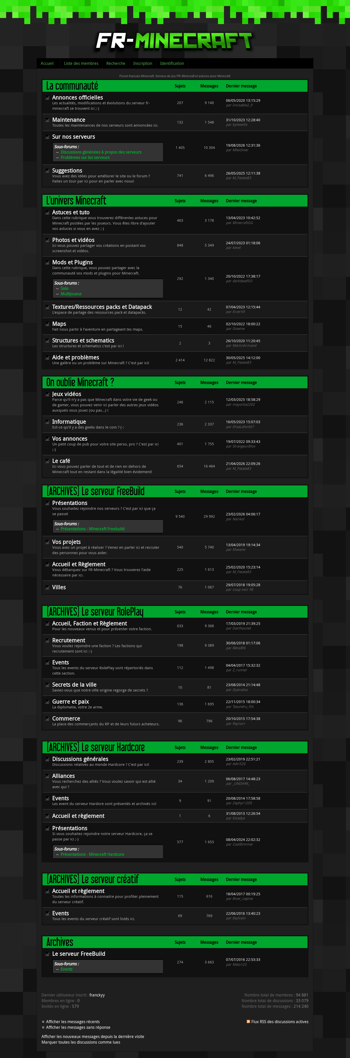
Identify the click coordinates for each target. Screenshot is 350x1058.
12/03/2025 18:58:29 (243, 399)
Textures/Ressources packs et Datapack (102, 306)
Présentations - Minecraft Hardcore (92, 854)
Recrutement (68, 640)
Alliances (63, 775)
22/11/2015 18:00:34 (243, 701)
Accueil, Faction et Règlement (89, 623)
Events (60, 662)
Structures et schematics (83, 340)
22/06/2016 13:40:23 (243, 913)
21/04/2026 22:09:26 (243, 463)
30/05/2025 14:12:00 (243, 357)
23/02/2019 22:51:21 (243, 759)
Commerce (66, 718)
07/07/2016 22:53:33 (243, 959)
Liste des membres (81, 63)
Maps (59, 323)
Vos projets (66, 541)
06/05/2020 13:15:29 (243, 100)
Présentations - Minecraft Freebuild (93, 529)
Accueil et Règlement (78, 564)
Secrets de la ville (74, 684)
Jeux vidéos (66, 394)
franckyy (97, 995)
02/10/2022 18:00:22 (243, 323)
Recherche (115, 63)
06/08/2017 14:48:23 (243, 778)
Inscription (142, 63)
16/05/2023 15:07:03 (243, 421)
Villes (59, 587)
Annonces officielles (77, 97)
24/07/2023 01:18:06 (243, 242)
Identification (172, 63)
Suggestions (67, 170)
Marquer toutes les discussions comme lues (81, 1042)
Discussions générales (80, 758)
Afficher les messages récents (73, 1021)
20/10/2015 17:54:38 (243, 718)
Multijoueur (71, 294)
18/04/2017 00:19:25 (243, 893)
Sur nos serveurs (73, 136)
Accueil (47, 63)
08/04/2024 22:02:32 (243, 839)
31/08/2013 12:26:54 (243, 813)
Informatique (69, 421)
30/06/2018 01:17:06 (243, 642)
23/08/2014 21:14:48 (243, 684)
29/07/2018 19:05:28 (243, 584)
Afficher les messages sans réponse (78, 1027)
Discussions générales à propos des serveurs (101, 152)
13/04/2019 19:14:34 (243, 544)
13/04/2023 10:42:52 (243, 217)
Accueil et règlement (78, 815)
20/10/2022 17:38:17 (243, 276)
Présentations (69, 502)
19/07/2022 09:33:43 (243, 441)
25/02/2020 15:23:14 (243, 567)
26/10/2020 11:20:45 (243, 340)
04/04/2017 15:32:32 (243, 665)
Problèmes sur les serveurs (85, 157)
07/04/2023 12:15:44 (243, 306)
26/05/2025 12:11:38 (243, 173)
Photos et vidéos (73, 239)
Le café (61, 460)
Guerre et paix (70, 701)
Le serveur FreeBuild (78, 953)
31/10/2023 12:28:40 (243, 119)
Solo (64, 288)
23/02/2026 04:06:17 (243, 514)
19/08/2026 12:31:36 (243, 145)
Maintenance (68, 119)
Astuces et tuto (71, 212)
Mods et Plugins (72, 262)
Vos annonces (69, 438)
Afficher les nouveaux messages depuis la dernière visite (93, 1036)
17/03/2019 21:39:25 (243, 623)
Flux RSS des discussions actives (279, 1021)
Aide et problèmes (75, 357)
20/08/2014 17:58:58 (243, 798)
